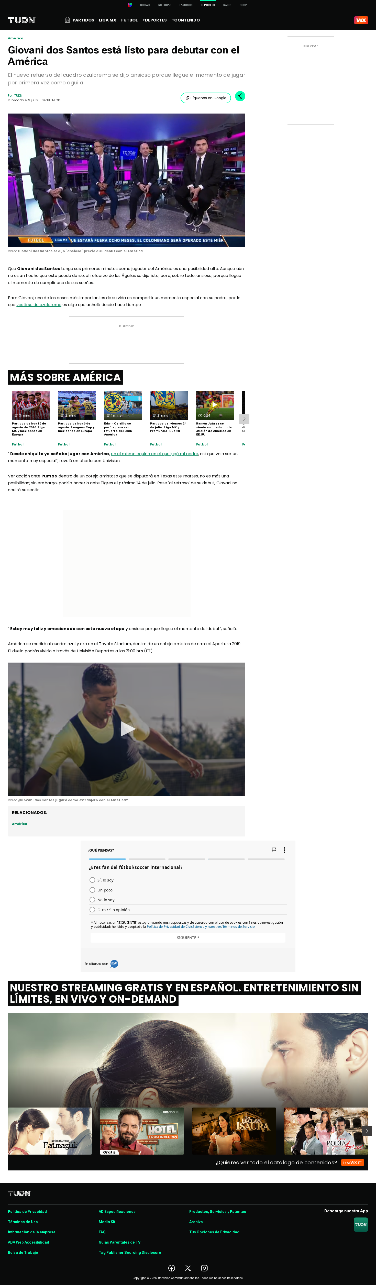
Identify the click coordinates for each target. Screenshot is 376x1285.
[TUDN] (22, 20)
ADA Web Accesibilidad (28, 1242)
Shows (145, 5)
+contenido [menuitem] (186, 20)
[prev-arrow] (5, 1131)
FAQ (102, 1232)
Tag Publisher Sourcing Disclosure (130, 1252)
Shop (243, 5)
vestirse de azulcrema (38, 305)
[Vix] (361, 20)
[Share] (240, 96)
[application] (126, 180)
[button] (126, 729)
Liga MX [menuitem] (107, 20)
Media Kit (107, 1222)
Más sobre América (65, 377)
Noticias (164, 5)
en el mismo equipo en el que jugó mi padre (154, 454)
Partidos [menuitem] (83, 20)
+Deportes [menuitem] (154, 20)
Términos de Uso (23, 1222)
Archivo (196, 1222)
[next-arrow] (244, 419)
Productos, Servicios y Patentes (217, 1212)
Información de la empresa (32, 1232)
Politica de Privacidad (27, 1212)
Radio (227, 5)
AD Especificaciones (117, 1212)
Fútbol (18, 444)
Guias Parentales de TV (119, 1242)
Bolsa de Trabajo (23, 1252)
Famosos (186, 5)
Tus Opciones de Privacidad (214, 1232)
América (15, 38)
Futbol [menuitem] (129, 20)
